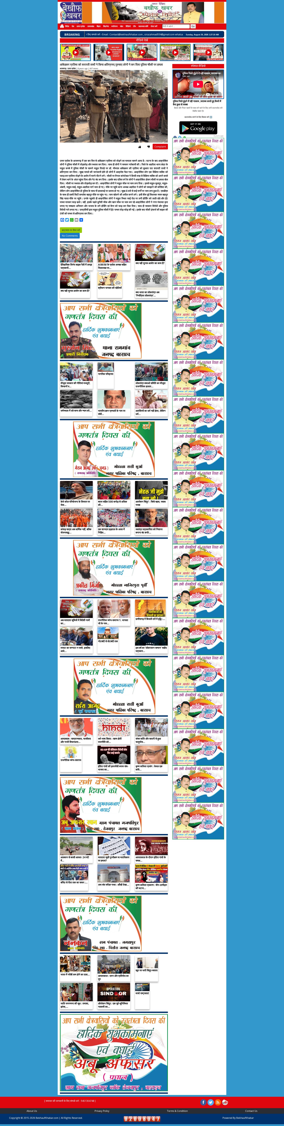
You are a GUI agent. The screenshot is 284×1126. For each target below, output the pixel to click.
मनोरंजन (114, 26)
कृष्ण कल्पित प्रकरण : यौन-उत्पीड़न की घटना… (151, 886)
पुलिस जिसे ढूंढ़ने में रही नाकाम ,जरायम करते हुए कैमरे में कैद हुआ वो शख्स (197, 102)
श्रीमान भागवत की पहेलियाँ (110, 287)
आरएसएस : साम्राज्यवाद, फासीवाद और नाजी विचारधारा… (76, 740)
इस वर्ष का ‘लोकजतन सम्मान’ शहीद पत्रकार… (151, 649)
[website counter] (142, 1118)
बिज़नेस (106, 26)
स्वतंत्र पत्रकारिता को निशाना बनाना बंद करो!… (149, 531)
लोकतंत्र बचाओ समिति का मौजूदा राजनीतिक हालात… (151, 384)
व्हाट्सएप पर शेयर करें (71, 230)
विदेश (67, 26)
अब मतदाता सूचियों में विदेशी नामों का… (75, 621)
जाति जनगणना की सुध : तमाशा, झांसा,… (75, 1005)
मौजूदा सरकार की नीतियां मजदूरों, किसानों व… (75, 384)
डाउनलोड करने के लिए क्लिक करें (196, 117)
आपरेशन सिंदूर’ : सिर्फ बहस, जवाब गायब (151, 503)
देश (73, 26)
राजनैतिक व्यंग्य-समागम (71, 760)
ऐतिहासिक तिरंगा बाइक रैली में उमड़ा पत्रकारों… (76, 266)
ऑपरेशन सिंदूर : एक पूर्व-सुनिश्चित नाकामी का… (113, 1005)
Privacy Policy (102, 1111)
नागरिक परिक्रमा (105, 374)
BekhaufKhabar (245, 1117)
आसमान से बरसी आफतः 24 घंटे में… (75, 859)
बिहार (99, 26)
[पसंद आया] (139, 147)
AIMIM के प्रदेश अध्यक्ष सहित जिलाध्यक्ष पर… (112, 266)
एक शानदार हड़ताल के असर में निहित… (111, 531)
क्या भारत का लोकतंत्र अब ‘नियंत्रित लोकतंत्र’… (147, 294)
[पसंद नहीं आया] (148, 147)
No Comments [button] (70, 235)
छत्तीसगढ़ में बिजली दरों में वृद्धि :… (150, 619)
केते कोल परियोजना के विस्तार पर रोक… (75, 503)
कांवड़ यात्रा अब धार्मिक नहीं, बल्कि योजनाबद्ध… (76, 531)
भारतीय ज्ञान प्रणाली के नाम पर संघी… (111, 412)
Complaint (160, 146)
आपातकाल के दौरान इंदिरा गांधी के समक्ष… (151, 859)
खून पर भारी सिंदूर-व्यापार (147, 970)
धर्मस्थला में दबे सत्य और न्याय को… (76, 410)
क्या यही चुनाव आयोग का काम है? (150, 263)
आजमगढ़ (63, 68)
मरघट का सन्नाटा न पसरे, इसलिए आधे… (75, 649)
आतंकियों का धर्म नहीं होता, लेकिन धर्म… (151, 412)
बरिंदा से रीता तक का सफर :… (74, 882)
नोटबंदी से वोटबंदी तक (108, 641)
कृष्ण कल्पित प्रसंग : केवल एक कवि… (149, 768)
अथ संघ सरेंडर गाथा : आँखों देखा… (113, 884)
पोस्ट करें (154, 26)
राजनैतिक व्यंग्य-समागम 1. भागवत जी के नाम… (113, 621)
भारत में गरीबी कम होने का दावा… (75, 974)
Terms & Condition (177, 1111)
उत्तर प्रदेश (81, 26)
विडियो (128, 26)
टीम (134, 26)
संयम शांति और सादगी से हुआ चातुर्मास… (148, 740)
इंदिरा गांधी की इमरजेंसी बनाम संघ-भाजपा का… (113, 768)
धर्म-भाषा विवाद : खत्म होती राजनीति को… (110, 740)
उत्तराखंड (90, 26)
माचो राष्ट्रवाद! (142, 993)
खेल (121, 26)
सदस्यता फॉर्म (143, 26)
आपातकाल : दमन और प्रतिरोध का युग (113, 977)
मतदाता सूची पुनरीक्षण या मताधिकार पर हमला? (113, 859)
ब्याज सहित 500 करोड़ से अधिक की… (112, 503)
